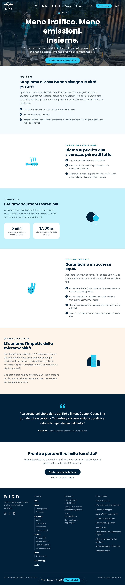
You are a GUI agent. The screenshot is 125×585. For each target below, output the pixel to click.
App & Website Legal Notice (106, 514)
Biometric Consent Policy (105, 518)
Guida (44, 6)
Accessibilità (41, 527)
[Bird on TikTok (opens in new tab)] (9, 513)
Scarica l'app (103, 6)
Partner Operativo (43, 548)
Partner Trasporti (42, 541)
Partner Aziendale (43, 545)
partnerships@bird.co (73, 510)
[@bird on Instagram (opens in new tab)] (5, 513)
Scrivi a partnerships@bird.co (62, 60)
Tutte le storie (41, 556)
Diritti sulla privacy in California (107, 546)
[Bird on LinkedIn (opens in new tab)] (14, 513)
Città (36, 6)
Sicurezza (40, 512)
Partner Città (41, 538)
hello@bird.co (70, 503)
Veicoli (38, 520)
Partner (68, 6)
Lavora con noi (42, 530)
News (78, 6)
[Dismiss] (83, 580)
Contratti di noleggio (103, 510)
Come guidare (41, 509)
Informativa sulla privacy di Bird (108, 505)
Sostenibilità (41, 523)
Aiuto (88, 6)
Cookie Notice (101, 527)
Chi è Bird (56, 6)
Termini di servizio (102, 501)
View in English (71, 580)
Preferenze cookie (102, 551)
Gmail (65, 477)
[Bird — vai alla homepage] (9, 6)
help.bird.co (69, 523)
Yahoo (71, 477)
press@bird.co (71, 516)
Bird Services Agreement (105, 523)
